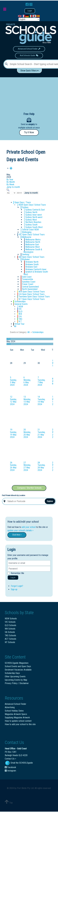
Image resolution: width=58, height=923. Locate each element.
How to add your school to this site (20, 724)
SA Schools (10, 632)
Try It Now (29, 132)
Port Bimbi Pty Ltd (25, 788)
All (28, 332)
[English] (20, 16)
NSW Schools (11, 618)
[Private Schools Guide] (30, 33)
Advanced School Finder (28, 49)
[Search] (7, 189)
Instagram (11, 770)
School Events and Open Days (18, 666)
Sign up (14, 589)
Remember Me (17, 573)
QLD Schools (10, 625)
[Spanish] (38, 16)
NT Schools (10, 642)
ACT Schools (10, 639)
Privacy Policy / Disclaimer (17, 683)
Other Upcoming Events (15, 676)
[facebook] (27, 4)
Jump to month (13, 187)
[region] (29, 92)
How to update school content (18, 721)
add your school (29, 527)
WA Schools (10, 628)
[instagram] (30, 4)
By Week (10, 184)
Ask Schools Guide (28, 55)
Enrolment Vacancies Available (18, 669)
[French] (23, 16)
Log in (13, 577)
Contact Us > (10, 758)
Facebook (11, 767)
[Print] (11, 168)
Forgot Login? (17, 586)
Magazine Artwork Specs (16, 714)
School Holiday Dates (14, 710)
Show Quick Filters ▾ (29, 70)
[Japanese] (34, 16)
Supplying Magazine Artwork (17, 717)
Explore (50, 501)
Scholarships (38, 332)
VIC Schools (10, 622)
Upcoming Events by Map (16, 680)
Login (30, 11)
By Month (10, 182)
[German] (27, 16)
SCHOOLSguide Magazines (16, 663)
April (8, 339)
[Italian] (31, 16)
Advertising (10, 707)
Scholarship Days (12, 673)
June (8, 344)
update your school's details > (20, 530)
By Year (9, 179)
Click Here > (17, 535)
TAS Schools (10, 635)
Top (11, 802)
